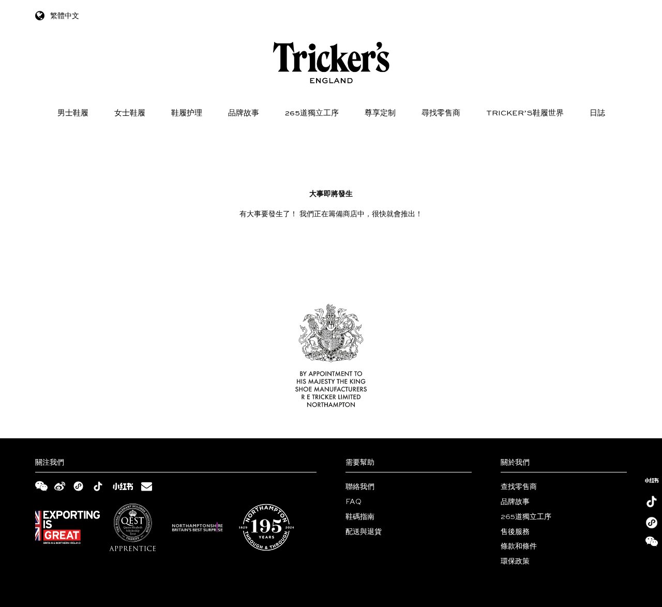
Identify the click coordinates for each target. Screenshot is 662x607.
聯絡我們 (359, 487)
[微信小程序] (651, 522)
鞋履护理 (186, 113)
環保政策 (515, 561)
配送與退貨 (363, 532)
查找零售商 (519, 487)
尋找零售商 (441, 113)
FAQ (353, 502)
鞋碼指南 (359, 517)
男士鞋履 (72, 113)
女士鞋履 (129, 113)
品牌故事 (243, 113)
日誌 (597, 113)
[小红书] (651, 480)
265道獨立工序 (312, 113)
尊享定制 (380, 113)
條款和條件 (519, 546)
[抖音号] (651, 501)
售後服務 (515, 532)
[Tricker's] (331, 62)
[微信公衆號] (651, 544)
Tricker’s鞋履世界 (525, 113)
